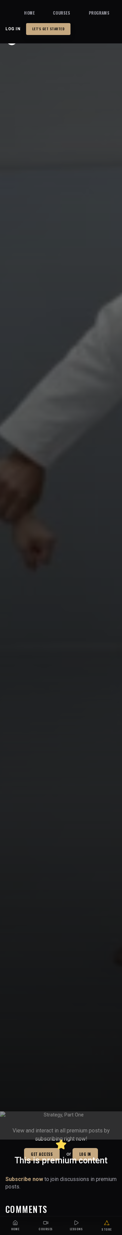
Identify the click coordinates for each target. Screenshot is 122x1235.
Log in (13, 28)
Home (29, 13)
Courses (61, 13)
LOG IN (85, 1154)
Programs (99, 13)
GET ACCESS (42, 1154)
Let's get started (48, 28)
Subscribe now (24, 1179)
